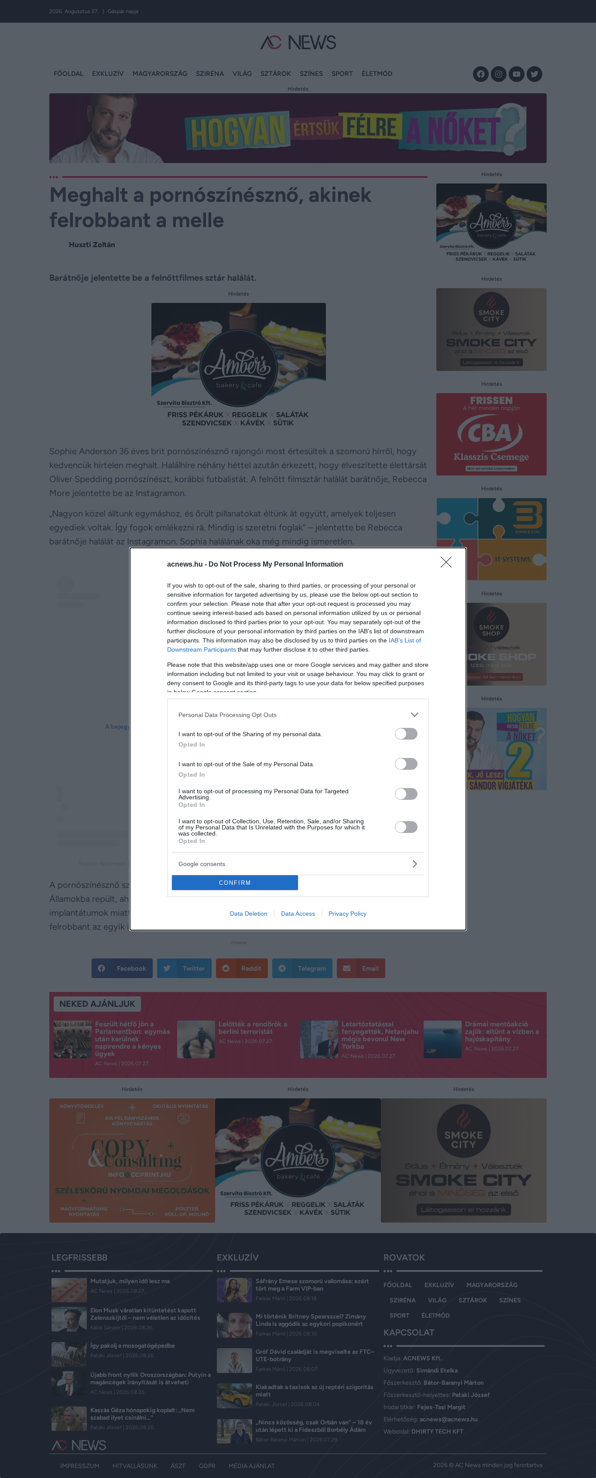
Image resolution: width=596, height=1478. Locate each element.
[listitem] (298, 714)
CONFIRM (235, 883)
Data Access (298, 913)
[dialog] (298, 739)
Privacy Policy (348, 913)
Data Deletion (248, 913)
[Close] (449, 565)
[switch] (406, 734)
